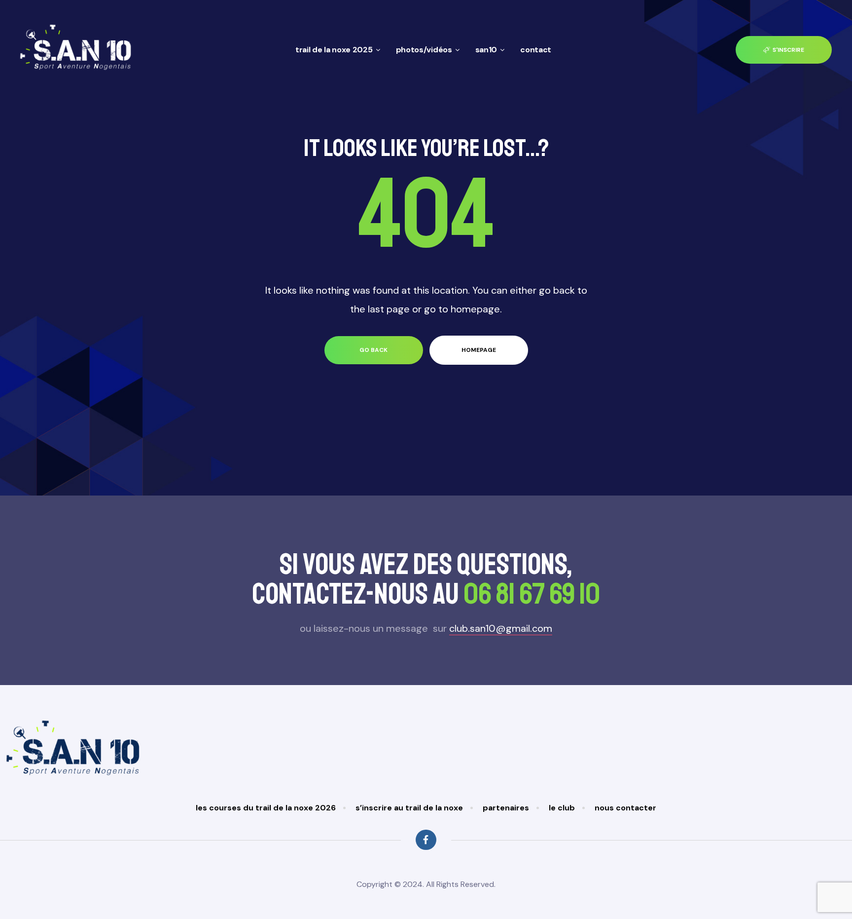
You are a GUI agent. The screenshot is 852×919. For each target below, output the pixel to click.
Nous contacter (625, 808)
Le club (562, 808)
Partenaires (506, 808)
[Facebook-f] (426, 840)
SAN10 (486, 49)
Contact (535, 49)
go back (373, 350)
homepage (479, 350)
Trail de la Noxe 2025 (334, 49)
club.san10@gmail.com (500, 628)
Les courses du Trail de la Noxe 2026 (266, 808)
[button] (784, 50)
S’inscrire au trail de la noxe (409, 808)
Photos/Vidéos (424, 49)
